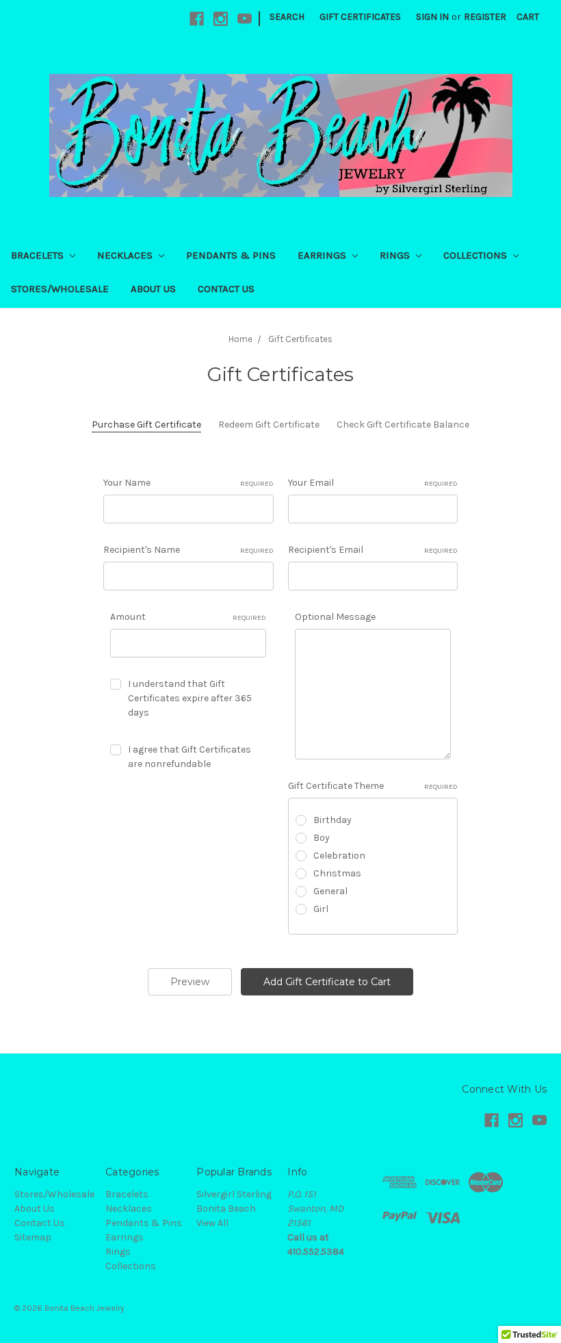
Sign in (432, 17)
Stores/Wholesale (60, 289)
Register (485, 17)
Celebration (339, 855)
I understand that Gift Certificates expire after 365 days (190, 698)
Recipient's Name (188, 550)
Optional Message (335, 617)
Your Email (373, 482)
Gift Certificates (360, 17)
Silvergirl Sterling (234, 1194)
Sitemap (32, 1237)
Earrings (323, 255)
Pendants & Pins (231, 255)
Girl (320, 909)
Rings (396, 255)
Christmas (337, 873)
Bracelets (38, 255)
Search (287, 17)
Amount (188, 617)
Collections (476, 255)
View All (212, 1223)
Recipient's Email (373, 550)
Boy (321, 838)
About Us (153, 289)
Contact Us (226, 289)
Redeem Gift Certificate (268, 424)
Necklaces (126, 255)
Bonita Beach (226, 1208)
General (330, 891)
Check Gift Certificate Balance (403, 424)
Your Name (188, 482)
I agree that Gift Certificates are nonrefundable (189, 757)
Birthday (332, 820)
